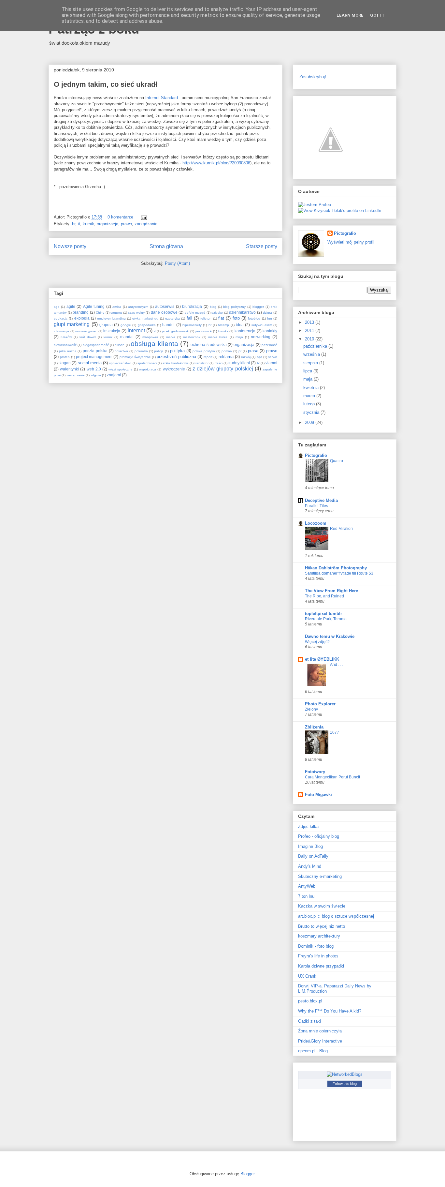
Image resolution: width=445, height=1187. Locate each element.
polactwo (121, 351)
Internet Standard (161, 97)
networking (260, 337)
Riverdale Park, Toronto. (326, 619)
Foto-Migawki (318, 794)
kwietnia (311, 387)
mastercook (191, 337)
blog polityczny (234, 306)
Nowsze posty (70, 246)
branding (81, 312)
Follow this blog (345, 1084)
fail (189, 318)
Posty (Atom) (177, 263)
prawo (126, 223)
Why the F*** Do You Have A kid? (329, 1011)
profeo (65, 357)
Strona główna (166, 246)
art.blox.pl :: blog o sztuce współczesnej (336, 916)
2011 (310, 330)
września (312, 354)
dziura (267, 312)
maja (308, 379)
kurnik (88, 223)
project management (94, 356)
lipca (308, 370)
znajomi (114, 375)
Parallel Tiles (316, 505)
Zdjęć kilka (308, 826)
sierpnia (311, 362)
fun (269, 318)
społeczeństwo (120, 363)
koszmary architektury (319, 936)
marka (170, 337)
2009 (310, 422)
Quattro (336, 460)
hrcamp (223, 325)
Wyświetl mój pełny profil (350, 242)
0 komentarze (120, 217)
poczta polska (95, 351)
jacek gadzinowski (175, 331)
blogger (258, 306)
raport (208, 357)
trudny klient (239, 363)
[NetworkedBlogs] (345, 1074)
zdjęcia (96, 375)
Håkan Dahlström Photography (336, 567)
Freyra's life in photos (318, 956)
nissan (119, 345)
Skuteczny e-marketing (320, 876)
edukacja (60, 318)
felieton (205, 318)
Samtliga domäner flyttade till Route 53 (339, 573)
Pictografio (345, 233)
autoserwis (164, 306)
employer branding (111, 318)
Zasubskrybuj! (312, 76)
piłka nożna (68, 351)
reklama (226, 356)
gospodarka (147, 325)
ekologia (82, 318)
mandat (127, 337)
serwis (272, 357)
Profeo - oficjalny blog (318, 836)
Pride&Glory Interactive (320, 1041)
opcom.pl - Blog (313, 1050)
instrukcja (111, 331)
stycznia (312, 412)
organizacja (107, 223)
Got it (377, 15)
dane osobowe (164, 312)
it (79, 223)
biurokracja (192, 306)
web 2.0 (94, 369)
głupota (106, 325)
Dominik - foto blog (316, 946)
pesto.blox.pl (310, 1001)
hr (73, 223)
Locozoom (315, 523)
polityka (177, 350)
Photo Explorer (320, 703)
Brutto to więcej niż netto (321, 926)
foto (236, 318)
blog (213, 306)
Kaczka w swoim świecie (321, 906)
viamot (271, 363)
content (116, 312)
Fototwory (315, 771)
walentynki (69, 369)
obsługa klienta (154, 343)
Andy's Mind (309, 866)
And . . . (336, 664)
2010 (310, 339)
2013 (310, 322)
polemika (141, 351)
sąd (259, 357)
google (126, 325)
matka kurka (217, 337)
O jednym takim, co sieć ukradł (105, 84)
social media (90, 362)
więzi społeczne (120, 369)
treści (219, 363)
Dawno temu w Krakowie (329, 636)
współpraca (147, 369)
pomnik (227, 351)
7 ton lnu (306, 896)
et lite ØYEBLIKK (322, 659)
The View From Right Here (331, 590)
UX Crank (307, 976)
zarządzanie (146, 223)
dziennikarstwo (242, 312)
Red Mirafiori (341, 528)
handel (168, 325)
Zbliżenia (314, 727)
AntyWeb (306, 886)
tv (258, 363)
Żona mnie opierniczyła (320, 1031)
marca (309, 395)
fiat (221, 318)
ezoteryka (172, 318)
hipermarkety (192, 325)
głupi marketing (72, 324)
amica (116, 306)
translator (201, 363)
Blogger (247, 1173)
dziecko (217, 312)
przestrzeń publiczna (176, 356)
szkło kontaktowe (175, 363)
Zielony (311, 709)
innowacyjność (86, 331)
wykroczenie (174, 369)
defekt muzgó (195, 312)
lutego (309, 403)
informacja (61, 331)
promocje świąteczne (135, 357)
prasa (253, 350)
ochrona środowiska (208, 344)
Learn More (350, 15)
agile (70, 306)
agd (57, 306)
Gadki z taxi (309, 1021)
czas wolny (136, 312)
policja (159, 351)
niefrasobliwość (65, 345)
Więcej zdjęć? (317, 641)
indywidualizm (261, 325)
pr (239, 351)
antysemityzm (138, 306)
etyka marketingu (145, 318)
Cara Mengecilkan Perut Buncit (332, 777)
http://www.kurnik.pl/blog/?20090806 (216, 162)
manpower (150, 337)
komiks (223, 331)
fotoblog (254, 318)
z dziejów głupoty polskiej (223, 368)
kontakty (270, 331)
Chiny (100, 312)
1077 (334, 732)
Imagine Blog (310, 846)
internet (136, 330)
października (315, 346)
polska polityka (204, 351)
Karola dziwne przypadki (321, 966)
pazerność (269, 345)
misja (239, 337)
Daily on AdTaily (313, 856)
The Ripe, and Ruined (324, 596)
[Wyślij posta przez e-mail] (143, 217)
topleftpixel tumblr (323, 613)
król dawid (87, 337)
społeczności (147, 363)
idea (240, 325)
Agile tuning (94, 306)
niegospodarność (96, 345)
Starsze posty (261, 246)
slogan (65, 363)
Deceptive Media (321, 500)
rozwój (246, 357)
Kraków (66, 337)
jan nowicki (203, 331)
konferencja (245, 331)
